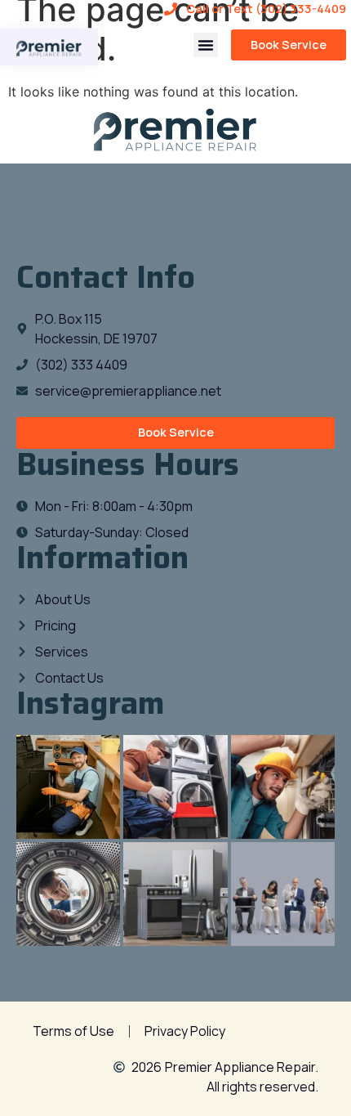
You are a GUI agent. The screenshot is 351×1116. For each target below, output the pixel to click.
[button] (205, 45)
